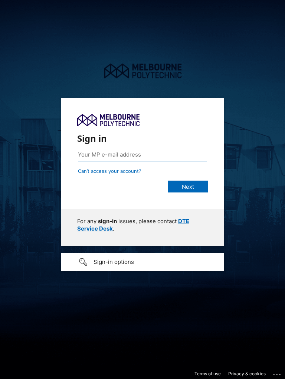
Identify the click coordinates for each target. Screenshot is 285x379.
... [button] (277, 372)
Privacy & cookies (247, 373)
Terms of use (207, 373)
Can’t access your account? (109, 171)
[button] (142, 262)
